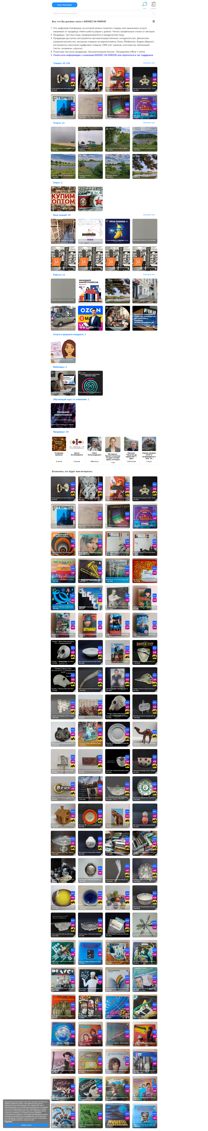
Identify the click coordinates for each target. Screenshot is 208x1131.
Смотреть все (149, 63)
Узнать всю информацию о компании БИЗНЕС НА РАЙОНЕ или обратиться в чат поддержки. (103, 55)
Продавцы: (61, 431)
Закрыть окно (26, 1125)
